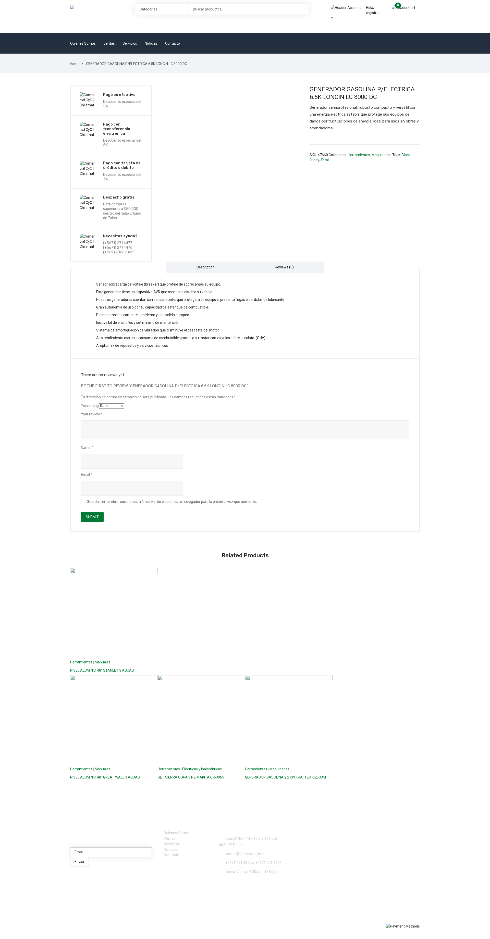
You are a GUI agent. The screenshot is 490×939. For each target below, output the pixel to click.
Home (75, 64)
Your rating (90, 406)
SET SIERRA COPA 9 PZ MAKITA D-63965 (191, 777)
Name (87, 448)
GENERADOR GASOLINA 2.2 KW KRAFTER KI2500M (285, 777)
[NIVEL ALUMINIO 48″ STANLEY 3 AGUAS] (114, 612)
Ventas (109, 43)
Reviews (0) (284, 267)
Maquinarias (381, 155)
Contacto (172, 43)
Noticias (151, 43)
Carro (422, 7)
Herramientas (359, 155)
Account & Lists (347, 25)
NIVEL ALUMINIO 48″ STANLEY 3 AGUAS (102, 670)
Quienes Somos (83, 43)
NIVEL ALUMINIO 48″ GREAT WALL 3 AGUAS (105, 777)
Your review (91, 414)
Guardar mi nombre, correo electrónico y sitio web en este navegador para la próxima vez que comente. (172, 502)
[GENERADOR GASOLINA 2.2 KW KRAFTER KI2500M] (289, 719)
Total (325, 160)
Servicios (129, 43)
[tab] (205, 267)
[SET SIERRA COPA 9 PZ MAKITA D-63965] (201, 719)
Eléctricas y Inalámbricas (202, 769)
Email (86, 475)
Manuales (103, 662)
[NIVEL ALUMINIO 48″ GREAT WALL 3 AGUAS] (114, 719)
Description (206, 267)
